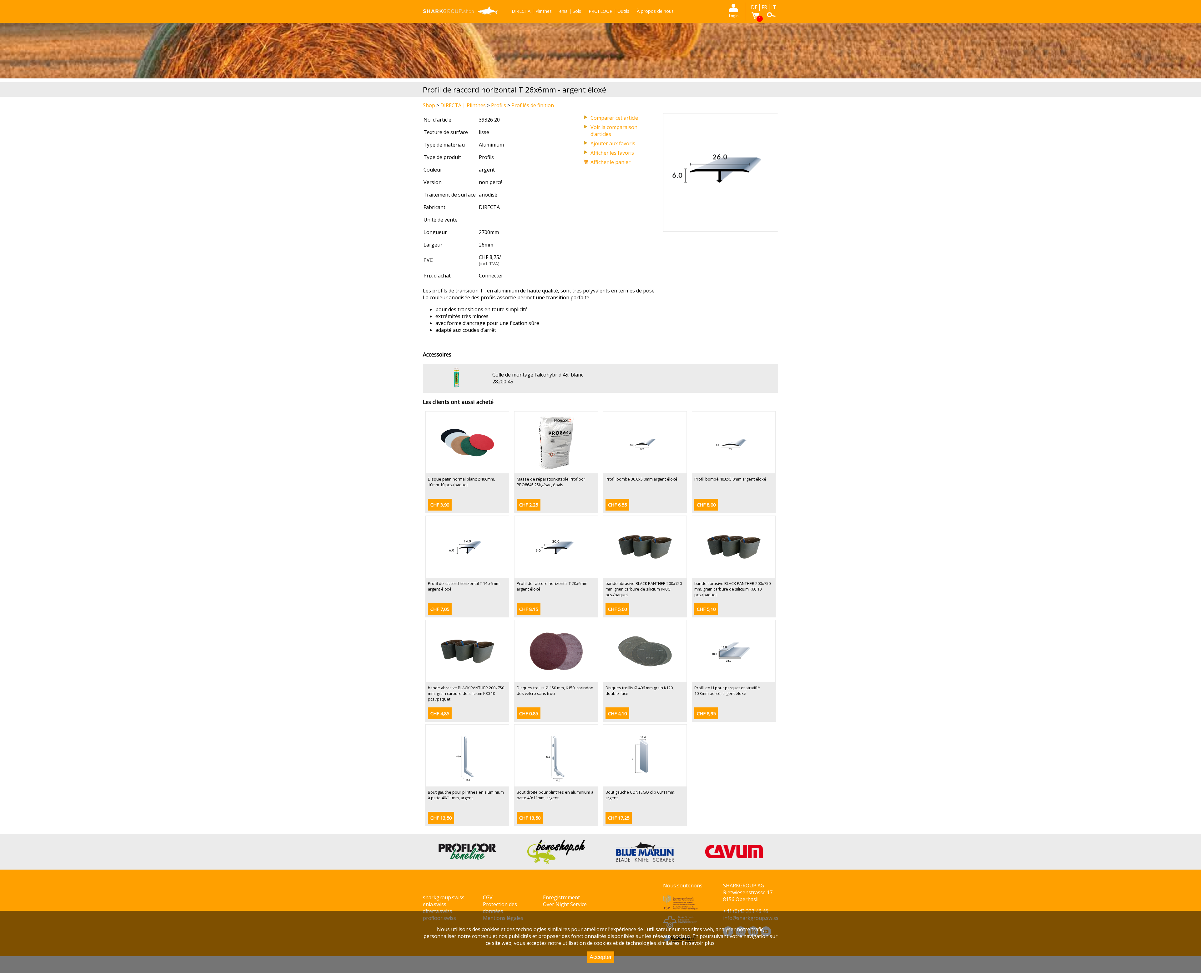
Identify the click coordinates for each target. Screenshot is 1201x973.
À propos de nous (655, 11)
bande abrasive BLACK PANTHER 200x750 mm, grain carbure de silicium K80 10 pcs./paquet (466, 693)
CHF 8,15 (528, 609)
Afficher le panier (610, 162)
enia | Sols (570, 11)
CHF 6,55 (617, 505)
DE (754, 7)
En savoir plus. (699, 943)
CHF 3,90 (439, 505)
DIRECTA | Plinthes (532, 11)
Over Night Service (565, 904)
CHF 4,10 (617, 713)
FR (764, 7)
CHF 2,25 (528, 505)
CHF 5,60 (617, 609)
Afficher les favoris (612, 152)
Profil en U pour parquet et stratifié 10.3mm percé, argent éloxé (727, 690)
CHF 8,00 (706, 505)
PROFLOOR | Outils (609, 11)
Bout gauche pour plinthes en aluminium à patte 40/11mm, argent (466, 795)
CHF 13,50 (441, 818)
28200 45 (502, 381)
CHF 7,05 (439, 609)
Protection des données (500, 908)
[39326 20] (720, 228)
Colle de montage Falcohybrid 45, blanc (537, 374)
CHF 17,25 (618, 818)
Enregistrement (561, 897)
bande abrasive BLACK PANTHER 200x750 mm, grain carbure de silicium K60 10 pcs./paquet (732, 589)
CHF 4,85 (439, 713)
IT (773, 7)
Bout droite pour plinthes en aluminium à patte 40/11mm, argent (555, 795)
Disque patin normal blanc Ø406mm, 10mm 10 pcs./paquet (461, 481)
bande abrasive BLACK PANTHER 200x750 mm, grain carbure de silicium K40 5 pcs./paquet (644, 589)
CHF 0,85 (528, 713)
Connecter (491, 275)
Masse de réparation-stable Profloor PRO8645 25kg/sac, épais (551, 481)
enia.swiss (434, 904)
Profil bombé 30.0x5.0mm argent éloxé (641, 479)
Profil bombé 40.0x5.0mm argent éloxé (730, 479)
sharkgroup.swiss (443, 897)
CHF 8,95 (706, 713)
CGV (488, 897)
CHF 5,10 (706, 609)
